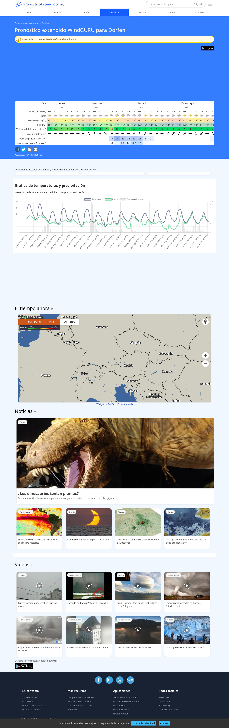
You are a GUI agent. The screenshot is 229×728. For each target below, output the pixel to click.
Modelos (200, 12)
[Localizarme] (201, 4)
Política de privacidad (143, 723)
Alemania (34, 23)
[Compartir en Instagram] (29, 149)
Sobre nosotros (30, 697)
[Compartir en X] (23, 149)
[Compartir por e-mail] (35, 149)
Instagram (164, 701)
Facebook (164, 697)
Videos (22, 564)
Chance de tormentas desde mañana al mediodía (49, 39)
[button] (205, 355)
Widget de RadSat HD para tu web (114, 404)
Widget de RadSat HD (79, 701)
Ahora (29, 12)
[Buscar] (196, 4)
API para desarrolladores (81, 697)
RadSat (143, 12)
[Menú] (210, 4)
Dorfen (45, 23)
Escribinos (27, 701)
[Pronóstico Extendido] (40, 4)
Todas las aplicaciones (125, 697)
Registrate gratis (31, 709)
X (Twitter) (164, 705)
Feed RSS (72, 709)
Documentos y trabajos (80, 705)
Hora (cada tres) (37, 111)
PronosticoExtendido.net (126, 701)
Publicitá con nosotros (34, 705)
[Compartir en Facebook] (17, 149)
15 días (86, 12)
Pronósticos (21, 23)
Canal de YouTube (168, 709)
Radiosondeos (120, 713)
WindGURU (114, 12)
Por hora (57, 12)
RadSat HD (119, 705)
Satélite (171, 12)
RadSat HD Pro (121, 709)
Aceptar (164, 723)
